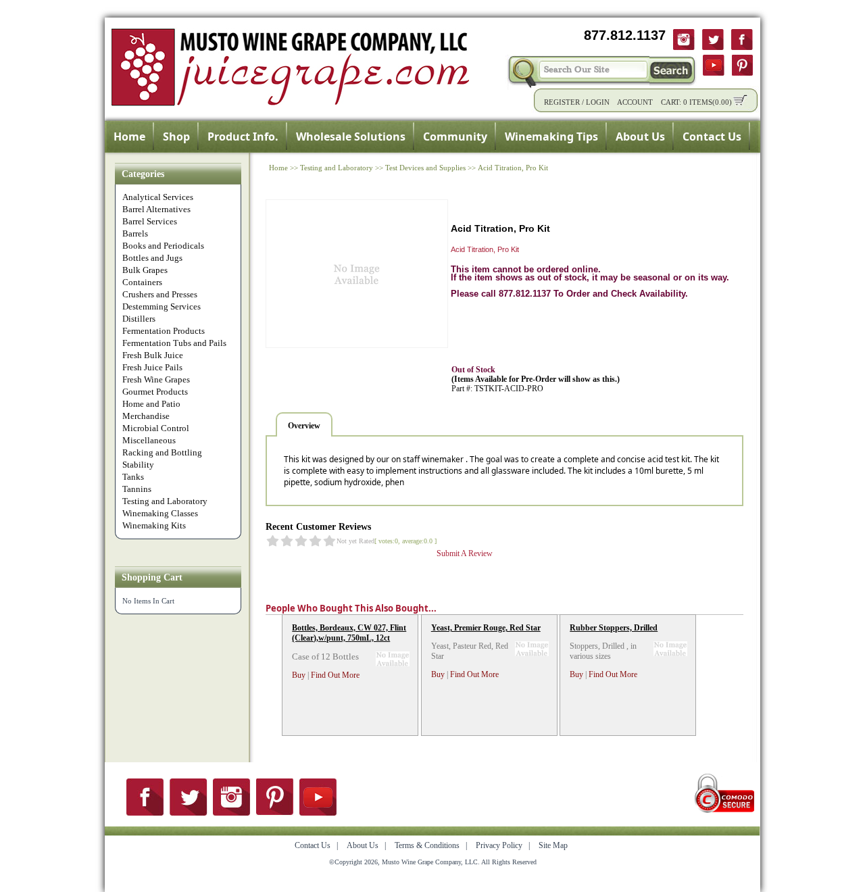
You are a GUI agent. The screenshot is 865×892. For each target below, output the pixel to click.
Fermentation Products (163, 331)
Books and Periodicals (163, 246)
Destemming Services (161, 306)
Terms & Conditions (427, 845)
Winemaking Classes (160, 513)
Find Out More (335, 675)
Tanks (133, 477)
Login (598, 102)
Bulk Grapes (145, 270)
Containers (142, 282)
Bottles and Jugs (152, 258)
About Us (640, 136)
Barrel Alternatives (156, 209)
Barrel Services (149, 221)
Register (562, 102)
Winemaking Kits (154, 525)
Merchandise (146, 416)
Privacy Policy (499, 845)
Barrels (135, 233)
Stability (138, 465)
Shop (176, 136)
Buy (298, 675)
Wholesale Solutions (350, 136)
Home (129, 136)
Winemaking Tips (551, 136)
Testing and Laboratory (164, 501)
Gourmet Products (155, 392)
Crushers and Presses (159, 294)
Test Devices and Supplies (425, 168)
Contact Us (712, 136)
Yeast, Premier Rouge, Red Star (486, 628)
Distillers (138, 319)
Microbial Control (155, 428)
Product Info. (242, 136)
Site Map (553, 845)
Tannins (136, 489)
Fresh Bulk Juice (152, 355)
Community (455, 136)
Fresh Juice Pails (152, 367)
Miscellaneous (149, 440)
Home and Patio (151, 404)
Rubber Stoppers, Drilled (614, 628)
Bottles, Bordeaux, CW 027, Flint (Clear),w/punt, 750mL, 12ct (349, 633)
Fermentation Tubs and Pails (174, 343)
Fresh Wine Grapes (156, 379)
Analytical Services (157, 197)
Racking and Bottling (162, 452)
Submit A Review (465, 553)
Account (635, 102)
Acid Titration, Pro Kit (513, 168)
